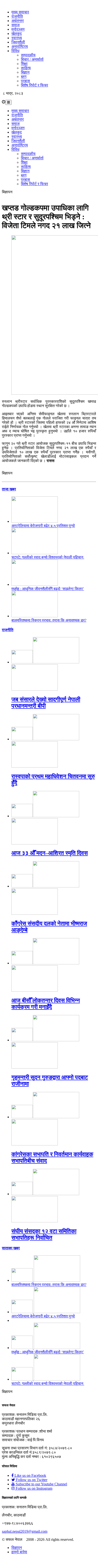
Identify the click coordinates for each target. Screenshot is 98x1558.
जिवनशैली (18, 42)
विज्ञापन (16, 1548)
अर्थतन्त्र (17, 21)
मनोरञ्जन (17, 29)
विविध (15, 51)
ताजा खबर (9, 489)
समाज (15, 25)
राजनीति (17, 16)
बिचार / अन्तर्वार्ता (32, 59)
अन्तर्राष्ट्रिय (19, 46)
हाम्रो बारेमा (19, 1552)
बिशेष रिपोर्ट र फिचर (34, 85)
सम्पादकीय (28, 55)
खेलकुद (16, 34)
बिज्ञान (25, 72)
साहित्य (26, 68)
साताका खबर (11, 1248)
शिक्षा (24, 64)
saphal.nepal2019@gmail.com (24, 1531)
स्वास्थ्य (16, 38)
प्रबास (25, 81)
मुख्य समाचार (20, 12)
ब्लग (23, 77)
